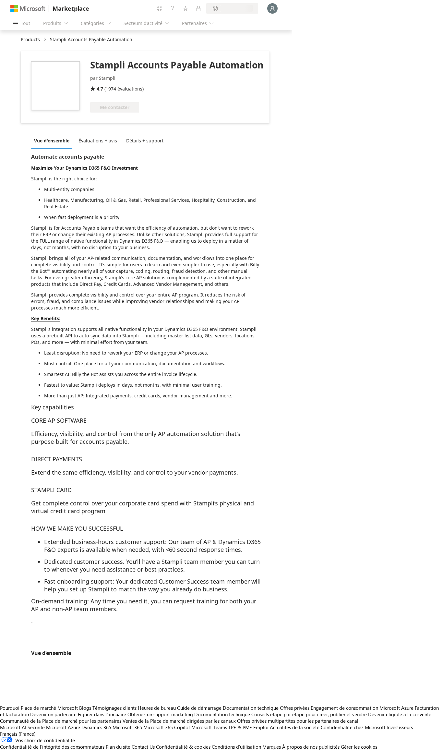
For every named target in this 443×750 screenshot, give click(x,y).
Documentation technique (251, 708)
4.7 (100, 89)
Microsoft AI (13, 727)
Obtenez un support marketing (160, 714)
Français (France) (18, 734)
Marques (271, 747)
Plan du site (118, 747)
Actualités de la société (294, 727)
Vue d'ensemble (51, 141)
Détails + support (144, 141)
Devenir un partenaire (53, 714)
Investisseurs (400, 727)
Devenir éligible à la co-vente (399, 714)
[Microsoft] (27, 8)
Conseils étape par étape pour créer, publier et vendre (309, 714)
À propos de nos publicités (311, 747)
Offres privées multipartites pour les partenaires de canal (297, 721)
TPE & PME (240, 727)
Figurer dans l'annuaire (102, 714)
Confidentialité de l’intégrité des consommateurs (52, 747)
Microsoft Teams (209, 727)
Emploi (261, 727)
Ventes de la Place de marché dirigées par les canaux (179, 721)
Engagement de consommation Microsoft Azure (363, 708)
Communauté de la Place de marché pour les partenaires (60, 721)
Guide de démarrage (199, 708)
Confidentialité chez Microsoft (353, 727)
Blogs (85, 708)
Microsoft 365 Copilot (166, 727)
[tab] (53, 140)
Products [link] (30, 39)
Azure (74, 727)
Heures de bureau (157, 708)
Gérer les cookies (359, 747)
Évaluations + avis (97, 141)
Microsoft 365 (127, 727)
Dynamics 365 (96, 727)
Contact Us (143, 747)
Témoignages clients (114, 708)
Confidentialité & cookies (183, 747)
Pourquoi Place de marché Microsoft (39, 708)
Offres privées (294, 708)
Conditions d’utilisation (236, 747)
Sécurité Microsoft (47, 727)
